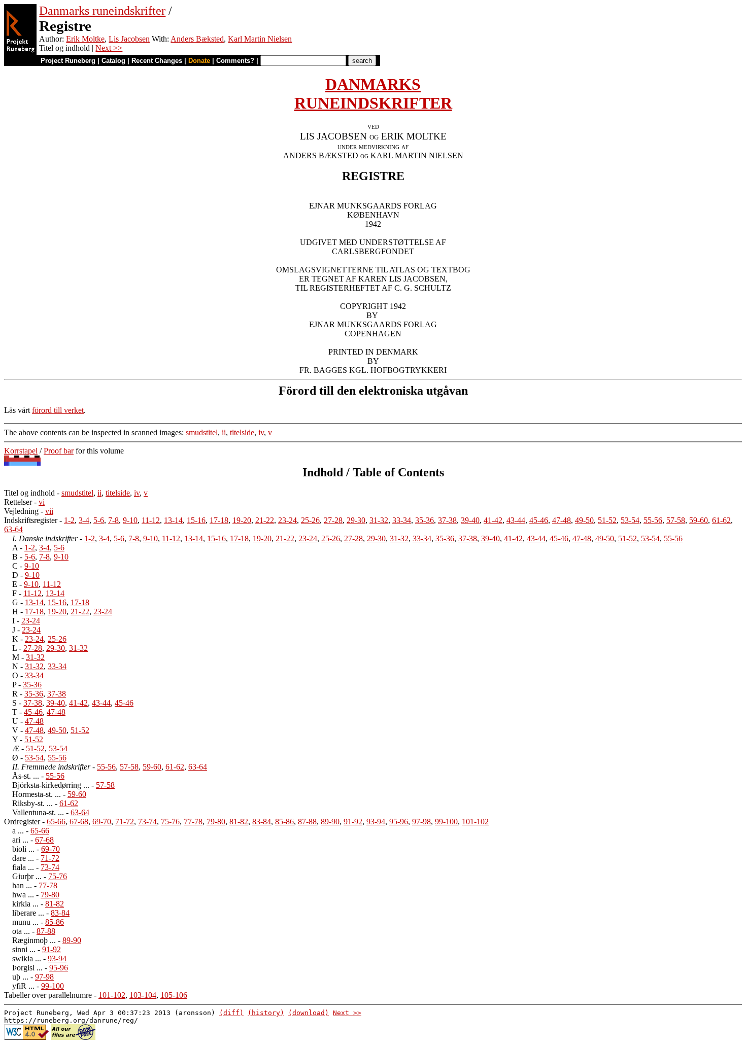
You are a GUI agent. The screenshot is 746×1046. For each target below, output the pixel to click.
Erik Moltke (85, 38)
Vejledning (21, 511)
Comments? (235, 60)
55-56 (652, 520)
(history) (266, 1013)
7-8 (113, 520)
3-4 (84, 520)
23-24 (287, 520)
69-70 (101, 821)
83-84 (261, 821)
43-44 (515, 520)
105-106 (173, 995)
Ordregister (22, 821)
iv (261, 432)
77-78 (193, 821)
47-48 (561, 520)
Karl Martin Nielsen (260, 38)
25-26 (310, 520)
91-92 (353, 821)
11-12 (151, 520)
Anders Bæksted (197, 38)
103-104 (142, 995)
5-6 (98, 520)
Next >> (108, 48)
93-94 (375, 821)
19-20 (241, 520)
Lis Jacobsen (129, 38)
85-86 (284, 821)
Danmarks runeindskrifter (102, 10)
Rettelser (18, 502)
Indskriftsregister (30, 520)
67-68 (79, 821)
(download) (308, 1013)
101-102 (475, 821)
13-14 (173, 520)
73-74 (147, 821)
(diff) (231, 1013)
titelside (242, 432)
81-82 (238, 821)
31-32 (378, 520)
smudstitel (202, 432)
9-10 (130, 520)
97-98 (421, 821)
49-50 (584, 520)
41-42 (493, 520)
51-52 (607, 520)
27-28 (333, 520)
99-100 (446, 821)
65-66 (56, 821)
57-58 (675, 520)
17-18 (219, 520)
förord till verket (58, 410)
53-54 (630, 520)
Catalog (113, 60)
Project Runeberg (68, 60)
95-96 (398, 821)
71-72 (124, 821)
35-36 (424, 520)
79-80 (216, 821)
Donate (199, 60)
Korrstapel (21, 450)
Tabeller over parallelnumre (48, 995)
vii (49, 511)
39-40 (470, 520)
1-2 (69, 520)
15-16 (196, 520)
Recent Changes (156, 60)
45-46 (538, 520)
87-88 (307, 821)
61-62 (721, 520)
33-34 (401, 520)
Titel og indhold (29, 493)
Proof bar (59, 450)
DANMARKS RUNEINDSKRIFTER (373, 93)
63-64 (13, 529)
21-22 (264, 520)
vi (42, 502)
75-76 (170, 821)
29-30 (356, 520)
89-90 (330, 821)
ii (224, 432)
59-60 (698, 520)
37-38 (447, 520)
